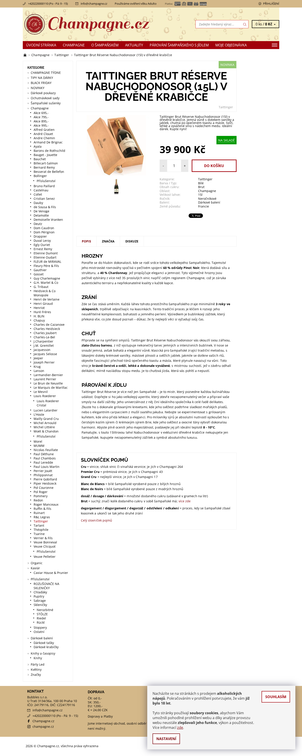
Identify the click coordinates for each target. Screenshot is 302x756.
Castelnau (41, 190)
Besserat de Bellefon (49, 171)
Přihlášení (271, 4)
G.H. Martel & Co (46, 282)
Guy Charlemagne (47, 278)
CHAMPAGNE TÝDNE (46, 72)
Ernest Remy (43, 249)
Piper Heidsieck (45, 483)
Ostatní (39, 632)
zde (180, 727)
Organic (36, 563)
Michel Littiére (44, 427)
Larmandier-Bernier (48, 375)
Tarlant (39, 525)
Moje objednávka (231, 45)
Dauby (38, 203)
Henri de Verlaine (46, 299)
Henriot (39, 308)
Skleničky (40, 605)
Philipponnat (43, 475)
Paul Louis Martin (46, 467)
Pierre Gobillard (45, 479)
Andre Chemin (44, 138)
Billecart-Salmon (46, 163)
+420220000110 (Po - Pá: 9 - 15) (48, 4)
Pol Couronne (44, 488)
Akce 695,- (41, 113)
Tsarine (39, 534)
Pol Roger (41, 492)
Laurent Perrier (45, 379)
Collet (38, 194)
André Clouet (43, 134)
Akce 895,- (41, 121)
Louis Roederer (45, 396)
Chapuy (39, 320)
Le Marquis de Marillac (51, 387)
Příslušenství (46, 181)
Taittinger (226, 107)
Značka (108, 241)
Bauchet (40, 159)
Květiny (36, 669)
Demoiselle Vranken (48, 219)
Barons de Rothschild (49, 151)
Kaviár (35, 568)
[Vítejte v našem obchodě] (25, 55)
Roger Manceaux (46, 504)
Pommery (41, 496)
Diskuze (131, 241)
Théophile (41, 529)
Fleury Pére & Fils (46, 266)
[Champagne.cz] (87, 23)
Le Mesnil (41, 392)
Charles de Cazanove (49, 324)
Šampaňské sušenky (46, 103)
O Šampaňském (105, 45)
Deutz (38, 224)
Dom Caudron (44, 228)
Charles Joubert (45, 333)
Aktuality (134, 45)
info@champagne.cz (94, 4)
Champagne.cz (43, 721)
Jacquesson (42, 350)
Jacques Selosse (45, 354)
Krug (37, 366)
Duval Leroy (42, 240)
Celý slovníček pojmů (96, 520)
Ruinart (39, 513)
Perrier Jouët (43, 471)
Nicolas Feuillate (46, 450)
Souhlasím (275, 696)
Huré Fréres (42, 312)
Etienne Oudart (45, 257)
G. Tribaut (41, 287)
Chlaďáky (40, 592)
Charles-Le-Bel (44, 337)
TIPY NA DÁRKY (42, 78)
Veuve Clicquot (44, 546)
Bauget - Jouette (45, 155)
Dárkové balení (42, 638)
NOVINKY (37, 88)
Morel (38, 441)
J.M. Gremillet (44, 345)
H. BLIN (39, 316)
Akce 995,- (41, 125)
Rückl (41, 622)
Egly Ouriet (42, 245)
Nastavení (166, 738)
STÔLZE (42, 614)
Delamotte (41, 215)
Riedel (41, 618)
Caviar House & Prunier (51, 573)
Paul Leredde (43, 462)
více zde (185, 501)
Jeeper (38, 358)
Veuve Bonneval (45, 542)
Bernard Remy (44, 167)
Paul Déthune (44, 454)
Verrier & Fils (43, 538)
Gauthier (40, 270)
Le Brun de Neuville (48, 383)
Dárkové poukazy (43, 93)
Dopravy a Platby (100, 716)
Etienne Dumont (46, 253)
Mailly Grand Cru (46, 419)
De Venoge (41, 211)
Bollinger (40, 176)
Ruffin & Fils (42, 509)
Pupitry (39, 596)
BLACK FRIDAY (41, 83)
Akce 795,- (41, 117)
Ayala (38, 146)
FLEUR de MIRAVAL (47, 261)
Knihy (38, 658)
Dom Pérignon (44, 232)
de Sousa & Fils (45, 207)
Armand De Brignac (48, 142)
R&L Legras (42, 517)
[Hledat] (244, 24)
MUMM (39, 446)
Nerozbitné (45, 610)
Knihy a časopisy (43, 653)
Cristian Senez (44, 198)
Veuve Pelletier (44, 556)
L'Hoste (39, 414)
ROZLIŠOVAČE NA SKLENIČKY (46, 586)
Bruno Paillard (44, 186)
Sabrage (40, 600)
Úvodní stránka (41, 45)
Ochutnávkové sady (45, 98)
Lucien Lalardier (45, 410)
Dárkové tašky (44, 643)
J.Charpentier (43, 341)
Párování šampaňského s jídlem (179, 45)
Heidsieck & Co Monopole (44, 293)
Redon (38, 500)
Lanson (39, 371)
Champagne (74, 45)
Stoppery (40, 627)
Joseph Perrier (44, 362)
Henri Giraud (43, 303)
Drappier (40, 236)
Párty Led (37, 664)
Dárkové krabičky (46, 647)
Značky (36, 674)
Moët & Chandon (46, 431)
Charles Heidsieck (47, 329)
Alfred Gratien (44, 130)
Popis (86, 241)
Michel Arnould (45, 423)
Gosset (39, 274)
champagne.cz (43, 726)
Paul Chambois (45, 458)
